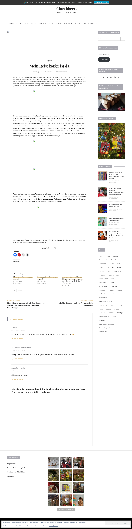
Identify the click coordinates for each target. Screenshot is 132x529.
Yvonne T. (15, 327)
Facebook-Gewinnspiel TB (17, 468)
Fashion (101, 271)
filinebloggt (36, 72)
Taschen (20, 290)
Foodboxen (102, 275)
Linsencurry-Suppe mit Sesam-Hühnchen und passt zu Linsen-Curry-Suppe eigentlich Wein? (72, 279)
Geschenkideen (114, 275)
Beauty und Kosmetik (105, 260)
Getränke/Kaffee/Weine (106, 279)
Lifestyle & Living (63, 23)
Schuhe (111, 313)
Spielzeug (102, 320)
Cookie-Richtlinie (53, 526)
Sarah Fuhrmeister (18, 368)
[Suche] (122, 39)
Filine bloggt (66, 8)
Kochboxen (102, 290)
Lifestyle (112, 305)
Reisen (77, 23)
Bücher (111, 263)
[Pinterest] (111, 77)
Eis (113, 267)
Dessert (101, 267)
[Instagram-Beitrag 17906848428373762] (66, 462)
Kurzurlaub (116, 294)
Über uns (10, 476)
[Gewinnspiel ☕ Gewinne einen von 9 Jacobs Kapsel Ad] (66, 500)
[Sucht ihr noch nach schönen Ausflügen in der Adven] (53, 500)
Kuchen (119, 290)
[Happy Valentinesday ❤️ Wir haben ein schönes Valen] (78, 462)
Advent (101, 256)
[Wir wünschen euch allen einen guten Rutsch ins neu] (53, 475)
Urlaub (120, 328)
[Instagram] (119, 77)
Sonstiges (120, 313)
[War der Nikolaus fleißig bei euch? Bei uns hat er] (66, 487)
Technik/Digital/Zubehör (107, 328)
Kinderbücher (103, 286)
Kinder (33, 23)
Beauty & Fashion (46, 23)
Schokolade (102, 313)
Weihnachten (103, 331)
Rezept (108, 309)
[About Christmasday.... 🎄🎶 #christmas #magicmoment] (78, 475)
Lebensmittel (103, 305)
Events (119, 267)
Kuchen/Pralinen (104, 294)
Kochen (111, 290)
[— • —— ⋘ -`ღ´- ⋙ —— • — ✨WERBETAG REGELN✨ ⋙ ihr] (53, 462)
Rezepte (116, 309)
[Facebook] (107, 77)
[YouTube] (115, 77)
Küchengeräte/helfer (105, 301)
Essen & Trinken (89, 23)
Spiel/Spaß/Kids (104, 316)
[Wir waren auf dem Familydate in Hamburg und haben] (78, 500)
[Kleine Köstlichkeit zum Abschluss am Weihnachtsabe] (53, 487)
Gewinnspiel (103, 282)
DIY (108, 267)
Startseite (13, 23)
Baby (108, 256)
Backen (115, 256)
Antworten (18, 338)
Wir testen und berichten (21, 348)
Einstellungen (101, 2)
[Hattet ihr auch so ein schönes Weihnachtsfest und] (66, 475)
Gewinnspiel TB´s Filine (16, 472)
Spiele (114, 316)
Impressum (11, 464)
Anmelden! (104, 59)
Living (120, 305)
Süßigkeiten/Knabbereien (107, 324)
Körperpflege (103, 297)
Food (108, 271)
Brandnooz (102, 263)
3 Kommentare (62, 72)
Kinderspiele (114, 286)
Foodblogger (117, 271)
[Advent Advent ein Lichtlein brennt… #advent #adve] (78, 487)
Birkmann (118, 260)
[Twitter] (104, 77)
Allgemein (24, 23)
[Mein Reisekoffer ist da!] (23, 43)
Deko (118, 263)
